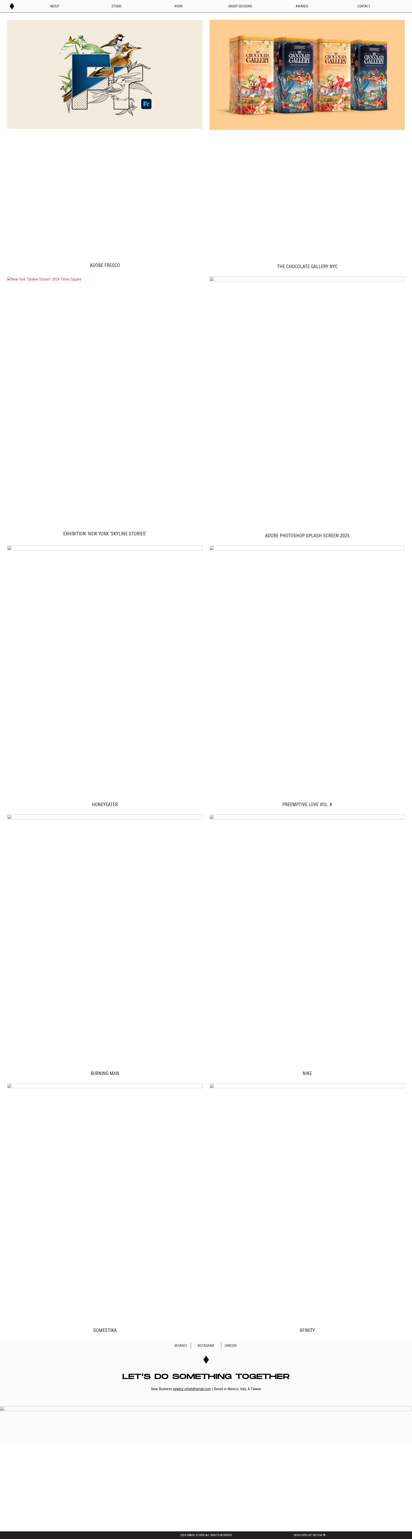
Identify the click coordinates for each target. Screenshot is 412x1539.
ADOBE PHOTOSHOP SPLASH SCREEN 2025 (307, 535)
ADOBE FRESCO (105, 265)
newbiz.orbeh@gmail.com (192, 1389)
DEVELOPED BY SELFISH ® (309, 1535)
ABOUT (54, 6)
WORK (178, 6)
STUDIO (117, 6)
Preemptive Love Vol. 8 (307, 804)
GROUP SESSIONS (240, 6)
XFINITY (307, 1330)
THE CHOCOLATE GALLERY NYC (307, 266)
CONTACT (363, 6)
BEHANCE (181, 1345)
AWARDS (302, 6)
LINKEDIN (231, 1345)
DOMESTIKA (105, 1330)
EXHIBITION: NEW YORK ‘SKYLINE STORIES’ (104, 534)
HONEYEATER (105, 804)
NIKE (307, 1073)
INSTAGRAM (206, 1345)
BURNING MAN (105, 1073)
